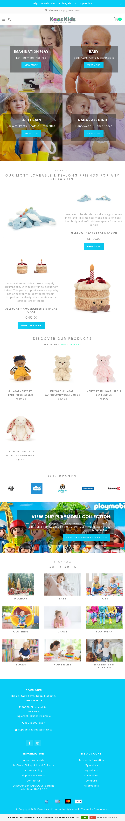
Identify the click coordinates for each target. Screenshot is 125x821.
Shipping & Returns (34, 775)
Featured (50, 344)
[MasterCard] (68, 801)
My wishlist (91, 775)
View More (31, 65)
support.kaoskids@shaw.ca (35, 729)
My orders (91, 765)
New (63, 344)
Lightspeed (72, 809)
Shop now (31, 133)
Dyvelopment (101, 809)
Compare (91, 780)
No (92, 817)
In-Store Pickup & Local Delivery (33, 765)
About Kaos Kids (33, 760)
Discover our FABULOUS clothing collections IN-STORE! (34, 787)
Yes (84, 817)
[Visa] (78, 801)
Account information (91, 760)
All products (91, 785)
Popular (75, 344)
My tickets (91, 770)
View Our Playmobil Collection (86, 537)
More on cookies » (107, 817)
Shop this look (31, 325)
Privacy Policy (33, 770)
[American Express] (47, 801)
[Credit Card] (57, 801)
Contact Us (34, 780)
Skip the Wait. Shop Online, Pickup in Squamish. (62, 3)
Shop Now (94, 246)
